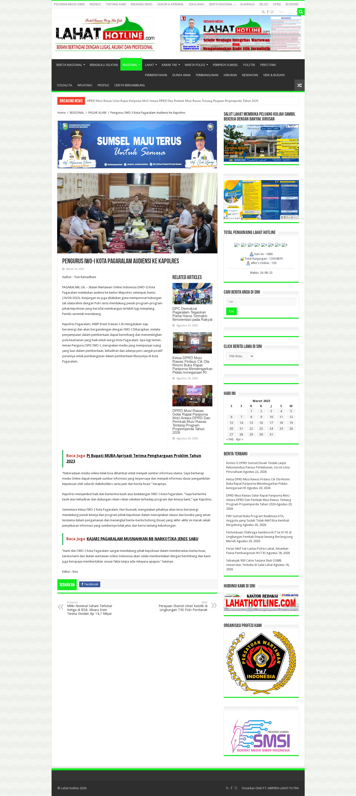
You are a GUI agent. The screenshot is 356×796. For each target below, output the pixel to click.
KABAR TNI (169, 65)
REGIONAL (130, 65)
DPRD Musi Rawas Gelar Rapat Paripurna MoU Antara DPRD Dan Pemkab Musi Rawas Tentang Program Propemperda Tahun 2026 (172, 101)
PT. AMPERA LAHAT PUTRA (281, 788)
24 (271, 428)
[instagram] (272, 12)
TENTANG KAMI (116, 4)
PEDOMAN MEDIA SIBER (69, 4)
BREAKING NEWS (142, 4)
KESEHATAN (250, 75)
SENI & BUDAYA (274, 75)
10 (271, 417)
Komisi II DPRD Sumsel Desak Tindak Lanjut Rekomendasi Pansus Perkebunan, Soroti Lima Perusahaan (258, 467)
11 (281, 417)
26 (291, 428)
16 (261, 423)
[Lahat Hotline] (105, 33)
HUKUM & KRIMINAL (170, 4)
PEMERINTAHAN (156, 75)
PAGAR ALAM (97, 112)
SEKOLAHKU (196, 4)
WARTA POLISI (195, 65)
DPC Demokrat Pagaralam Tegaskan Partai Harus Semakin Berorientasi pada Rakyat (192, 314)
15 (251, 423)
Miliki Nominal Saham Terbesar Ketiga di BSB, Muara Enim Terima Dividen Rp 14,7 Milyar (89, 608)
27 (231, 434)
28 (241, 434)
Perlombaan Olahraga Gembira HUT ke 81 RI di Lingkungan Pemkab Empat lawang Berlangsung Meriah (259, 537)
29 (251, 434)
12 (291, 417)
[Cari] (301, 11)
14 (241, 423)
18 (281, 423)
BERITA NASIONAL (221, 4)
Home (61, 112)
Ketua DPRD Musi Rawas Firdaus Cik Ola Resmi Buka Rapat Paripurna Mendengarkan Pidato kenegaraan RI (192, 365)
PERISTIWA (268, 65)
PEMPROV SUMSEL (225, 65)
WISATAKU (84, 85)
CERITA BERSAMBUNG (129, 85)
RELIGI (263, 4)
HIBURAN (230, 75)
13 (231, 423)
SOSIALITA (64, 85)
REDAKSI (95, 4)
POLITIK (249, 65)
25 (281, 428)
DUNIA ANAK (181, 75)
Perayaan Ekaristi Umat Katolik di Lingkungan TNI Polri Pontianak (183, 606)
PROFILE (103, 85)
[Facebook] (267, 12)
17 (271, 423)
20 (231, 428)
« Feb (230, 439)
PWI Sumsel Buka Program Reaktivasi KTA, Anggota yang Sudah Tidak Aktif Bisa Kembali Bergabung (257, 520)
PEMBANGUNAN (207, 75)
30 (261, 434)
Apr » (239, 439)
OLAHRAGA (247, 4)
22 (251, 428)
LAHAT (149, 65)
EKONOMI (292, 4)
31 (271, 434)
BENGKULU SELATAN (104, 65)
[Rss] (263, 12)
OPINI (277, 4)
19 (291, 423)
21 (241, 428)
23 (261, 428)
